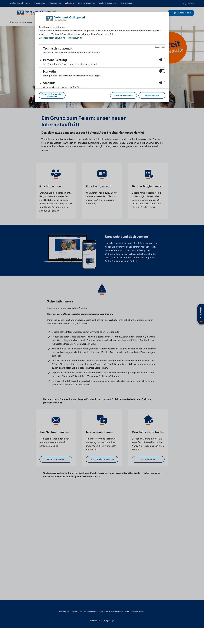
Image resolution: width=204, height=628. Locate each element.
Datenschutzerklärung (51, 37)
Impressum (73, 37)
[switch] (162, 59)
